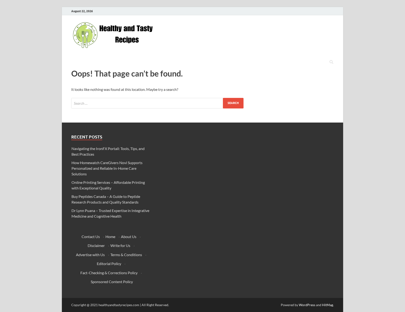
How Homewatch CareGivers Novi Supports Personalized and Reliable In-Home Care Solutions (106, 168)
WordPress (307, 305)
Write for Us (120, 245)
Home (110, 236)
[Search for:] (157, 103)
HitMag (327, 305)
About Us (128, 236)
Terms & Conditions (126, 254)
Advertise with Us (90, 254)
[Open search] (331, 62)
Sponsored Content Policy (112, 281)
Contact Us (91, 236)
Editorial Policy (109, 263)
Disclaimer (96, 245)
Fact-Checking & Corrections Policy (109, 272)
